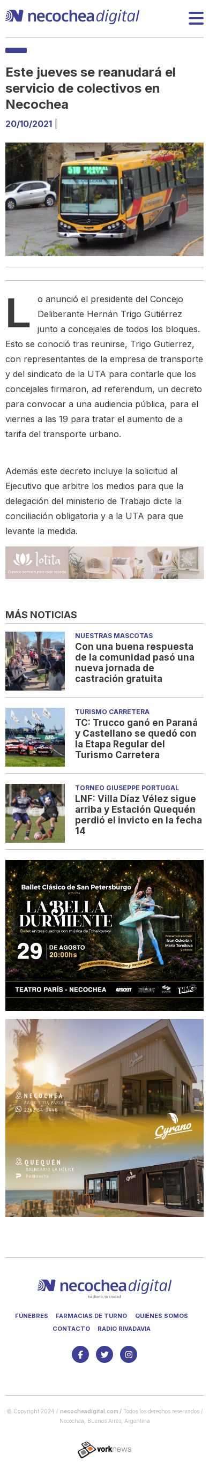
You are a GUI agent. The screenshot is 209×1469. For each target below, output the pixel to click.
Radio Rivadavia (124, 1328)
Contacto (71, 1328)
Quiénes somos (161, 1316)
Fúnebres (31, 1316)
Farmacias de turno (91, 1316)
